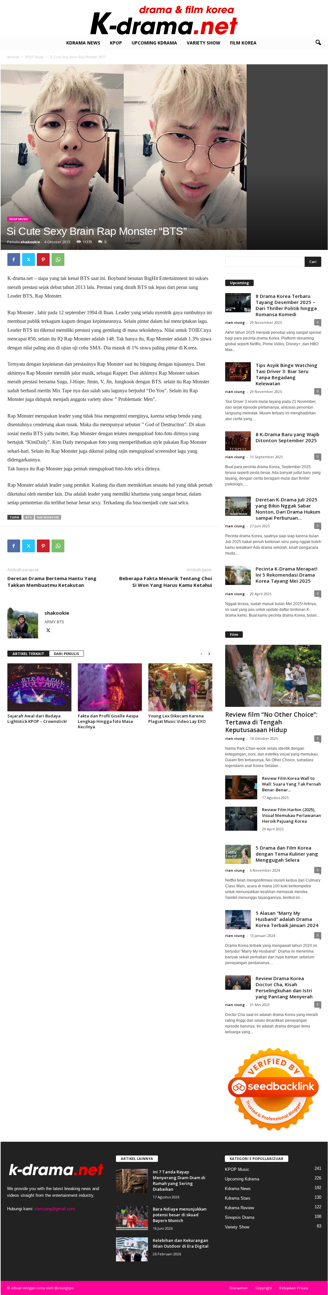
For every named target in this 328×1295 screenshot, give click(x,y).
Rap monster (48, 517)
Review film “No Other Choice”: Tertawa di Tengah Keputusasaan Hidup (271, 722)
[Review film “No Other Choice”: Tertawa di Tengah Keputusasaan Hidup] (273, 676)
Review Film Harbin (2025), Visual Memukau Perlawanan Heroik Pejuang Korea (291, 815)
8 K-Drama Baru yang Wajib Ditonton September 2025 (287, 437)
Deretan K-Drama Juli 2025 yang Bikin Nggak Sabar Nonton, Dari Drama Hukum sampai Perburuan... (288, 508)
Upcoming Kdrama (154, 43)
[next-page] (209, 654)
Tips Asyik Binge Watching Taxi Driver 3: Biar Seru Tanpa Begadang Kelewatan (286, 374)
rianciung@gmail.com (55, 1208)
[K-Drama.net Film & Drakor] (164, 18)
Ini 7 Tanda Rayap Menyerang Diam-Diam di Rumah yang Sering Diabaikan (179, 1180)
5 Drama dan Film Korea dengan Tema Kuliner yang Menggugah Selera (287, 853)
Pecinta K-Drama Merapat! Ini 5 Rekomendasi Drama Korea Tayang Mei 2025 (286, 574)
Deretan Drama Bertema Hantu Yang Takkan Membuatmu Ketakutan (51, 581)
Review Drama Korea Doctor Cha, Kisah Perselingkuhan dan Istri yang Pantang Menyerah (284, 987)
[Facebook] (13, 259)
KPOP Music (34, 57)
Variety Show (203, 43)
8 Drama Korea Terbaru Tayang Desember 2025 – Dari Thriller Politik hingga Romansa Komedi (286, 305)
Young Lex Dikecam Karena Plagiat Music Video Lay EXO (177, 718)
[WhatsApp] (58, 259)
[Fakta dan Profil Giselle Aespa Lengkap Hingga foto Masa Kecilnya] (110, 687)
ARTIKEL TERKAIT (28, 653)
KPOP (116, 43)
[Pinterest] (43, 259)
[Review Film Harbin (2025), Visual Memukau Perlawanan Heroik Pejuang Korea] (241, 819)
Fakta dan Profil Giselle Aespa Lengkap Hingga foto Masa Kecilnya (108, 721)
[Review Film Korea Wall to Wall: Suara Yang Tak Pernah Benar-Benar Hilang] (241, 787)
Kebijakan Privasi (293, 1287)
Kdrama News (83, 43)
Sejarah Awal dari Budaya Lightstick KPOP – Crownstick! (37, 718)
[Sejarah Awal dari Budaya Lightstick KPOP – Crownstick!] (39, 687)
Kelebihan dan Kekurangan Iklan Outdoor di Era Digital (181, 1243)
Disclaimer (239, 1287)
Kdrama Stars (237, 1198)
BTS (29, 517)
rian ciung (235, 322)
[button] (318, 43)
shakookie (30, 241)
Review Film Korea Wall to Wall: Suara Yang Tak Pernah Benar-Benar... (291, 784)
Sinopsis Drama (239, 1217)
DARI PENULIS (66, 653)
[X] (28, 259)
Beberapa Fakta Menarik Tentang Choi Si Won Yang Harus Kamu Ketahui (165, 581)
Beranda (13, 57)
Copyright (263, 1287)
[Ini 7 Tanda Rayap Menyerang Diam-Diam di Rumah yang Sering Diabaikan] (132, 1181)
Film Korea (243, 43)
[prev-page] (201, 654)
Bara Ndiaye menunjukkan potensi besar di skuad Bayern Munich (180, 1214)
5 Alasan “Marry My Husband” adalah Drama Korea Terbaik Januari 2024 (287, 919)
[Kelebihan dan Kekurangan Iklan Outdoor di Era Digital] (132, 1249)
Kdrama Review (239, 1207)
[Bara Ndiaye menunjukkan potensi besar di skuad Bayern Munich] (132, 1218)
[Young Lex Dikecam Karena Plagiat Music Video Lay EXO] (180, 687)
